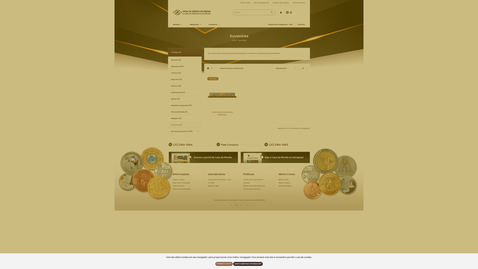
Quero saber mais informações (248, 264)
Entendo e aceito (224, 264)
